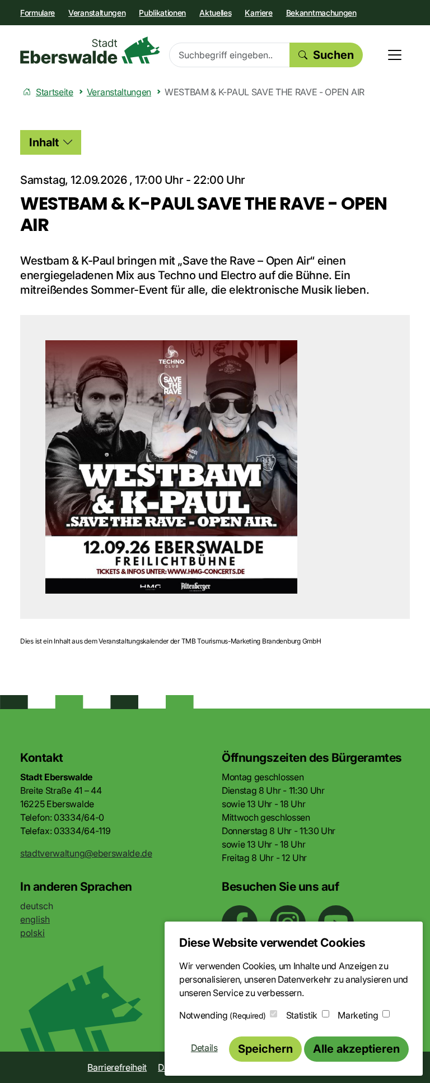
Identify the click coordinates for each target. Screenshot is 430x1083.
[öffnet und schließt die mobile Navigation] (395, 55)
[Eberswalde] (90, 50)
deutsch (36, 905)
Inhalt (44, 142)
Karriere (258, 12)
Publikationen (162, 12)
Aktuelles (215, 12)
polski (32, 932)
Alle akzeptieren (356, 1049)
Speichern (265, 1049)
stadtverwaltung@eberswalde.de (86, 853)
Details (204, 1047)
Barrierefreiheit (117, 1067)
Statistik (301, 1015)
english (35, 919)
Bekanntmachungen (321, 12)
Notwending (222, 1015)
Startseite (54, 92)
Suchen (333, 55)
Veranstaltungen (96, 12)
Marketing (358, 1015)
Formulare (37, 12)
